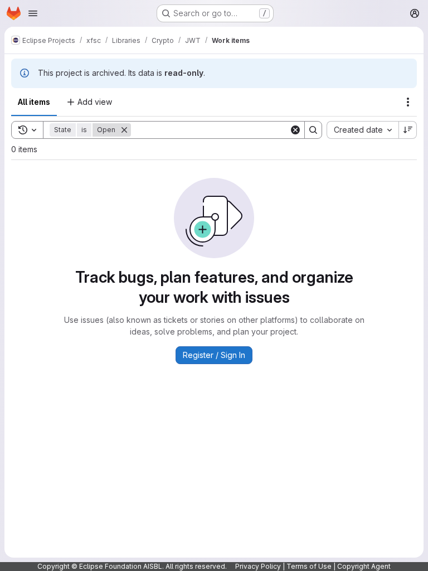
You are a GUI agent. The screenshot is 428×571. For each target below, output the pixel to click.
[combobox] (362, 130)
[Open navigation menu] (33, 13)
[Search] (313, 130)
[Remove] (124, 130)
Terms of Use (309, 566)
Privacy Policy (258, 566)
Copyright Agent (364, 566)
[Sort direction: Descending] (408, 130)
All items (34, 102)
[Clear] (295, 130)
